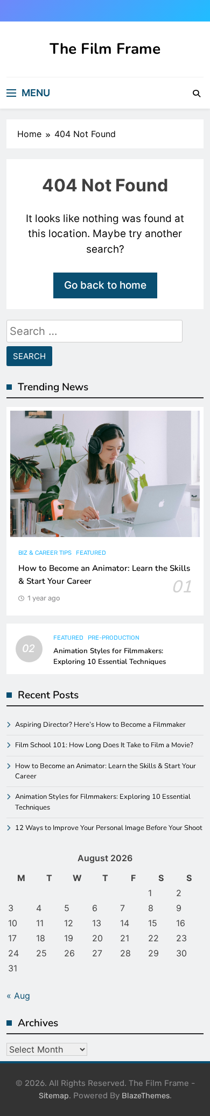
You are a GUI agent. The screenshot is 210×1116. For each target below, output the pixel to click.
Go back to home (105, 285)
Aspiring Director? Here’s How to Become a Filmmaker (100, 724)
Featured (91, 552)
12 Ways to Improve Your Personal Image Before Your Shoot (108, 828)
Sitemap (54, 1095)
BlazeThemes (146, 1095)
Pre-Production (113, 637)
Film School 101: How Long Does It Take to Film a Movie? (104, 745)
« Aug (18, 995)
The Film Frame (105, 49)
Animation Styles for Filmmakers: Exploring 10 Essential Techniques (109, 656)
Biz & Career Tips (45, 552)
